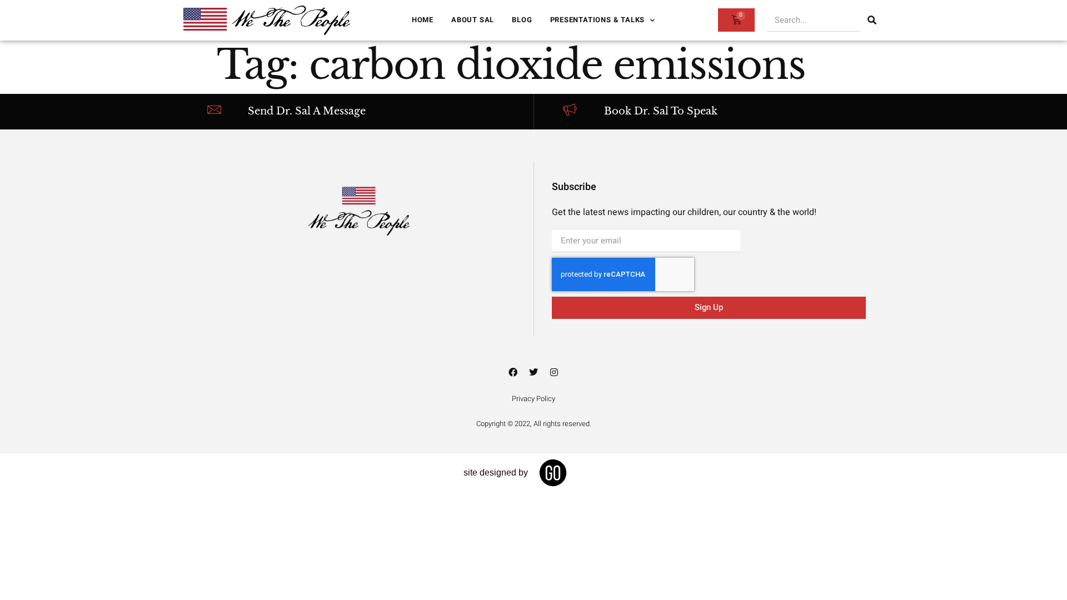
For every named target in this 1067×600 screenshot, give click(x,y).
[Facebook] (513, 372)
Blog (522, 19)
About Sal (472, 19)
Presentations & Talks (597, 19)
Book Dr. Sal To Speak (660, 111)
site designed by (495, 472)
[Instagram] (554, 372)
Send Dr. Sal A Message (307, 111)
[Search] (872, 20)
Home (422, 19)
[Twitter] (533, 372)
